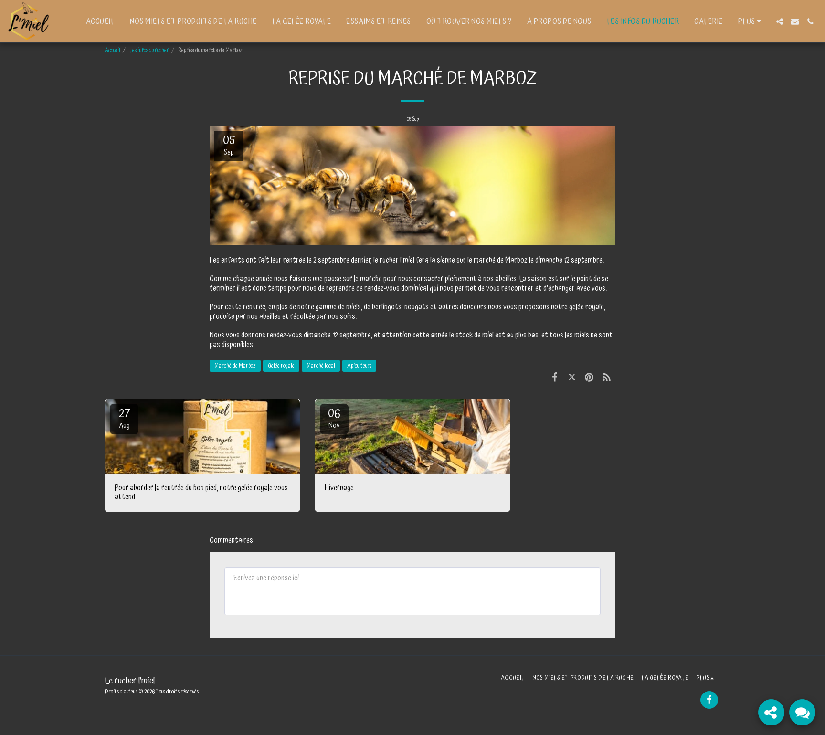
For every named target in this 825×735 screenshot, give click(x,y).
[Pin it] (589, 378)
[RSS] (606, 378)
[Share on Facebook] (554, 378)
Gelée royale (281, 365)
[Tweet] (572, 378)
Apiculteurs (359, 365)
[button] (779, 21)
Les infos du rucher (149, 50)
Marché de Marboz (235, 365)
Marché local (321, 365)
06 (334, 417)
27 (124, 417)
